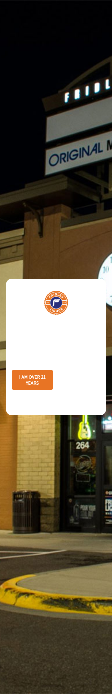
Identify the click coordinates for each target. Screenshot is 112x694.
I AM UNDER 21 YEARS (80, 380)
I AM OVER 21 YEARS (32, 380)
